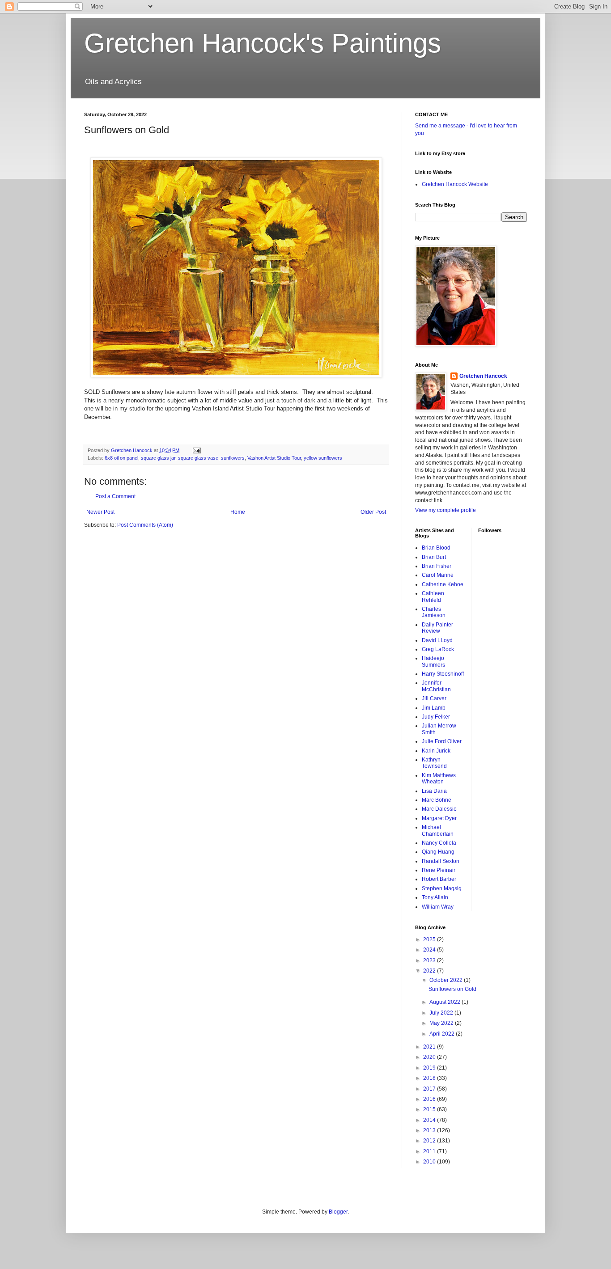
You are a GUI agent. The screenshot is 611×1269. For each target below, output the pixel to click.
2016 (430, 1099)
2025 (430, 939)
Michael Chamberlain (438, 830)
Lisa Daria (434, 791)
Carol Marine (438, 575)
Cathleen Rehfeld (433, 596)
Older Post (373, 512)
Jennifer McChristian (436, 686)
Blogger (338, 1212)
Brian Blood (436, 548)
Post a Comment (115, 496)
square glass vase (198, 458)
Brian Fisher (436, 566)
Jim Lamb (434, 708)
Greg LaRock (438, 649)
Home (237, 512)
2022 (430, 971)
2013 (430, 1130)
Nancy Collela (439, 843)
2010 (430, 1162)
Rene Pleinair (438, 870)
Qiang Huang (438, 852)
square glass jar (158, 458)
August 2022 (445, 1002)
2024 (430, 950)
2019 (430, 1068)
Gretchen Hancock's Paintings (262, 43)
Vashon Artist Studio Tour (274, 458)
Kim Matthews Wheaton (439, 778)
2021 (430, 1047)
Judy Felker (436, 717)
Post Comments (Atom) (145, 525)
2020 (430, 1057)
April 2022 (442, 1034)
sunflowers (233, 458)
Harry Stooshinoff (443, 674)
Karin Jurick (436, 751)
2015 (430, 1109)
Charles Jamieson (434, 612)
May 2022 (442, 1023)
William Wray (438, 907)
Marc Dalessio (439, 809)
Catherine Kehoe (442, 584)
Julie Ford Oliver (442, 741)
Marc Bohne (436, 800)
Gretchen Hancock (483, 376)
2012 (430, 1141)
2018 (430, 1078)
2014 (430, 1120)
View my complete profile (445, 510)
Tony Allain (435, 897)
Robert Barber (439, 879)
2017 (430, 1089)
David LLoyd (437, 640)
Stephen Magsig (442, 888)
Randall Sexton (440, 861)
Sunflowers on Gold (452, 989)
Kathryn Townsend (434, 763)
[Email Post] (196, 450)
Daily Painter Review (437, 628)
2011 (430, 1151)
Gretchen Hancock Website (455, 184)
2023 (430, 960)
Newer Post (100, 512)
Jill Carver (434, 698)
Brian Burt (434, 557)
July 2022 (441, 1013)
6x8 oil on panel (121, 458)
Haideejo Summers (433, 661)
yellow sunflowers (323, 458)
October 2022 (446, 980)
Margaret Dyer (439, 818)
